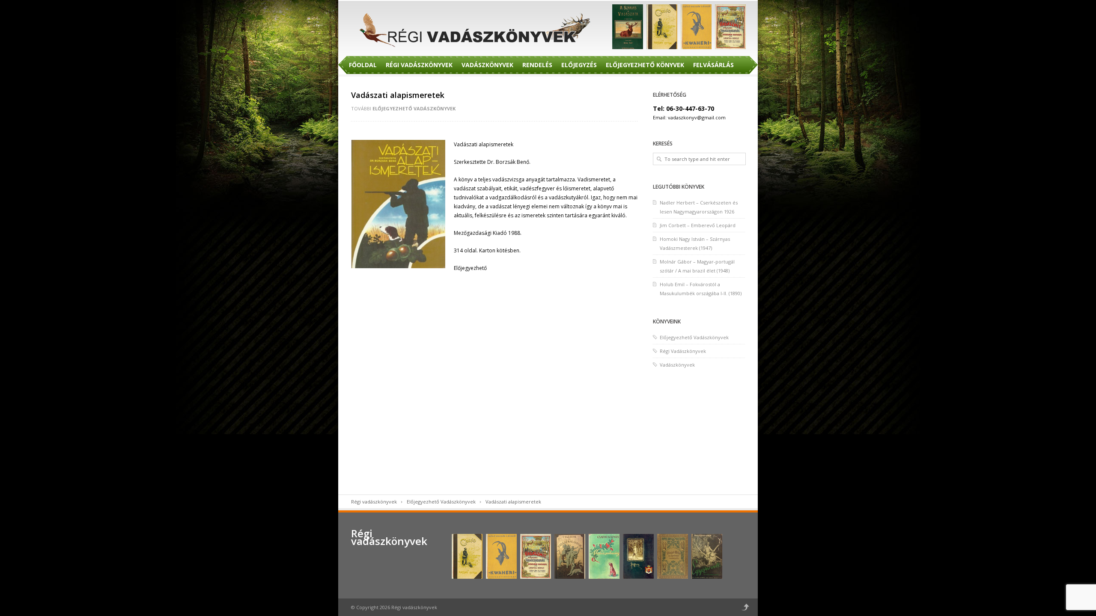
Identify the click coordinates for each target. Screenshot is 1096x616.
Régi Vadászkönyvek (419, 65)
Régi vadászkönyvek (374, 501)
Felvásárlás (713, 65)
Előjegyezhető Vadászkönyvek (414, 108)
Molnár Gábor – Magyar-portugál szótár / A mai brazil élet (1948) (697, 266)
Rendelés (537, 65)
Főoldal (363, 65)
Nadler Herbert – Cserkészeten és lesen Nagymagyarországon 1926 (699, 207)
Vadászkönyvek (487, 65)
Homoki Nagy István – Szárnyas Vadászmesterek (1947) (695, 243)
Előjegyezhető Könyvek (645, 65)
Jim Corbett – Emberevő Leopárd (698, 225)
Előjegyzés (579, 65)
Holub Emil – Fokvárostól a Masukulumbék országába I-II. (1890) (701, 288)
